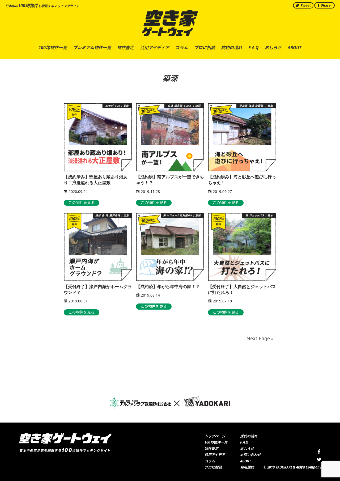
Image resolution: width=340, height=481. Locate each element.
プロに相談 (213, 467)
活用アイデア (215, 454)
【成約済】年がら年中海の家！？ (168, 286)
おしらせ (247, 448)
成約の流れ (248, 436)
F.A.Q (244, 442)
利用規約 (247, 467)
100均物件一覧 (216, 442)
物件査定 (211, 448)
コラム (210, 461)
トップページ (215, 436)
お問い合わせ (250, 454)
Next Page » (260, 338)
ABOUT (245, 461)
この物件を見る (82, 202)
